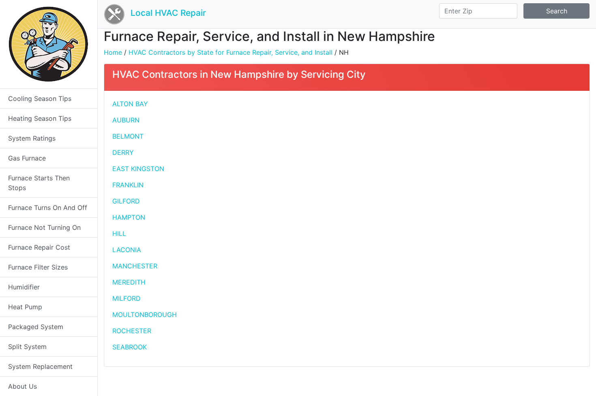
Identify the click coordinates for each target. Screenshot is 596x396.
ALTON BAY (130, 104)
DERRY (123, 152)
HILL (119, 233)
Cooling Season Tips (39, 98)
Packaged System (35, 327)
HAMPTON (128, 217)
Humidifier (24, 287)
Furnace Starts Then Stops (39, 183)
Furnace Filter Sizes (38, 267)
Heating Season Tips (39, 118)
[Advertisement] (467, 155)
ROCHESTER (131, 331)
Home (113, 52)
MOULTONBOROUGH (144, 314)
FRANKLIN (128, 185)
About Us (22, 386)
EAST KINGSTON (138, 169)
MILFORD (126, 298)
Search (556, 11)
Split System (27, 346)
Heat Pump (25, 307)
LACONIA (126, 250)
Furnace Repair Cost (39, 247)
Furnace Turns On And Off (47, 207)
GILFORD (126, 201)
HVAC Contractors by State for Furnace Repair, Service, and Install (230, 52)
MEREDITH (129, 282)
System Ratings (32, 138)
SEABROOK (129, 347)
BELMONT (128, 136)
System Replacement (40, 366)
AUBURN (125, 120)
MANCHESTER (134, 266)
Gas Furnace (27, 158)
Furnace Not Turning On (44, 227)
